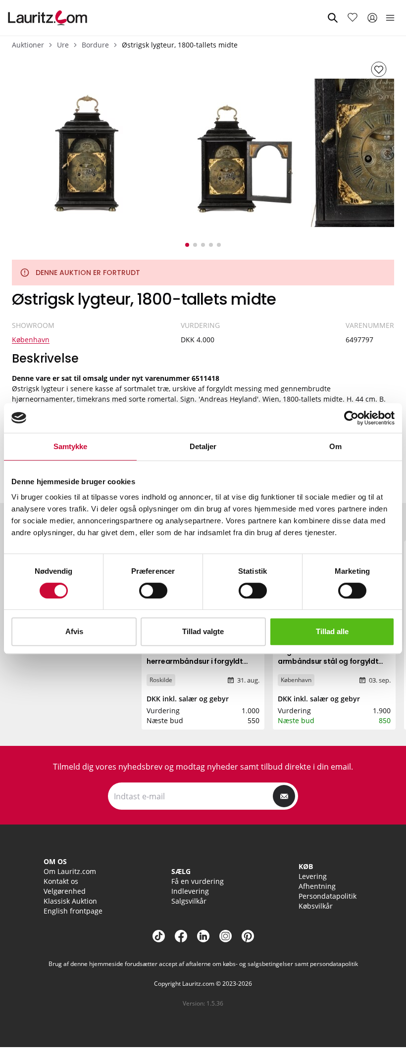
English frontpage (73, 911)
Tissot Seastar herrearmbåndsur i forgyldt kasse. (195, 661)
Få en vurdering (197, 881)
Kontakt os (61, 881)
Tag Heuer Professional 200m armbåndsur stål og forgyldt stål (329, 661)
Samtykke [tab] (70, 446)
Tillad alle (332, 631)
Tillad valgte (203, 631)
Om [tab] (335, 446)
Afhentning (317, 886)
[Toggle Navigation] (390, 18)
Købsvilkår (316, 906)
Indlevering (190, 891)
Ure (63, 44)
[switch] (153, 590)
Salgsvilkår (188, 901)
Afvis (74, 631)
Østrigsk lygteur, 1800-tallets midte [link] (180, 44)
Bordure (95, 44)
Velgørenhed (65, 891)
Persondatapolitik (327, 896)
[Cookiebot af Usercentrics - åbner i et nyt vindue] (351, 418)
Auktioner (28, 44)
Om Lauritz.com (70, 871)
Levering (313, 876)
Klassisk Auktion (70, 901)
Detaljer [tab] (203, 446)
